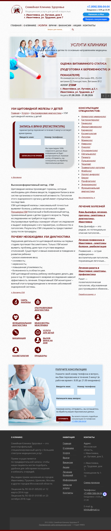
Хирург (85, 177)
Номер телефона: (54, 137)
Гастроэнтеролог (90, 119)
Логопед (85, 136)
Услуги (42, 25)
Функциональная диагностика (21, 324)
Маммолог (87, 140)
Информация (70, 479)
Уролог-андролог (90, 174)
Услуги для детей (48, 331)
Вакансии (65, 25)
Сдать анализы (26, 301)
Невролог (86, 143)
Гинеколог (86, 123)
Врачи (53, 25)
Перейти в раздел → (87, 294)
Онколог (85, 147)
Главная (16, 25)
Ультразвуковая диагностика (46, 113)
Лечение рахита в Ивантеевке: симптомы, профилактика (92, 271)
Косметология (20, 356)
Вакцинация (19, 338)
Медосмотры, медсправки (42, 324)
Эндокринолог (89, 184)
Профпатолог (88, 181)
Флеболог (86, 170)
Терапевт (86, 164)
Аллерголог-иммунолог (93, 116)
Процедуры (41, 356)
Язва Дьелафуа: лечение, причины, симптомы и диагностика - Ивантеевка (93, 216)
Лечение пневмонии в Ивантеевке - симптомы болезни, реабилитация (92, 243)
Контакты (89, 25)
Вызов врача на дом (48, 340)
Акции (77, 25)
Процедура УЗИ (19, 211)
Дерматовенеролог (91, 126)
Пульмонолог (88, 160)
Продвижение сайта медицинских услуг (55, 525)
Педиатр (85, 157)
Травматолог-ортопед (93, 167)
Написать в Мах (96, 14)
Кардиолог (87, 130)
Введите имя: (26, 137)
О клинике (30, 25)
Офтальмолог (88, 153)
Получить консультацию (96, 19)
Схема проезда (92, 482)
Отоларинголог (89, 150)
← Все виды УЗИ (18, 292)
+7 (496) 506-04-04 (79, 421)
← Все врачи (16, 177)
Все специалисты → (87, 197)
